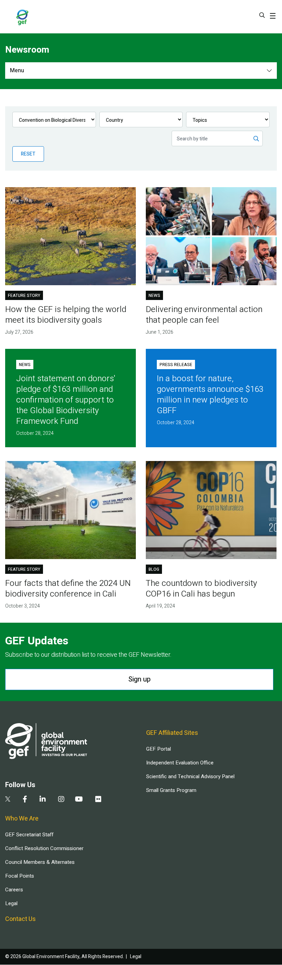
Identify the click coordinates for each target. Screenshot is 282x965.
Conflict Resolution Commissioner (44, 848)
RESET (28, 154)
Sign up (139, 679)
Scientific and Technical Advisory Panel (190, 776)
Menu (17, 70)
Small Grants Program (171, 790)
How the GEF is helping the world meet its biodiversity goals (65, 314)
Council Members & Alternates (40, 862)
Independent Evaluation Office (180, 762)
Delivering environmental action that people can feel (204, 314)
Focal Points (19, 876)
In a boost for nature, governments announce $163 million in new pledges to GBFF (210, 395)
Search (262, 15)
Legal (11, 903)
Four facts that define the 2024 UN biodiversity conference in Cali (68, 588)
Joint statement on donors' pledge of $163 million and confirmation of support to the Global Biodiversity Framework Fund (65, 400)
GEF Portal (158, 749)
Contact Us (20, 919)
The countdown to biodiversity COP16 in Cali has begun (201, 588)
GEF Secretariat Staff (29, 834)
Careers (14, 889)
